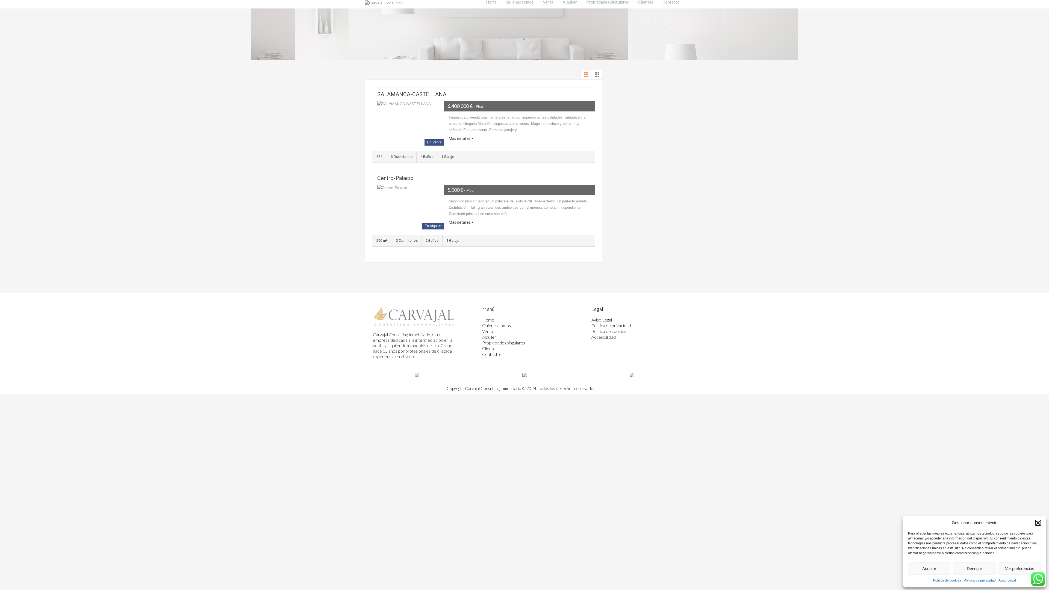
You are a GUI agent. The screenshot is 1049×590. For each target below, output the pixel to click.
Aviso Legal (1007, 580)
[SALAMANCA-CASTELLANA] (410, 123)
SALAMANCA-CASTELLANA (411, 94)
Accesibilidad (603, 337)
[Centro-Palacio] (410, 207)
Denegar (974, 568)
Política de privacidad (980, 580)
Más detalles (460, 138)
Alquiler (489, 337)
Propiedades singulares (503, 342)
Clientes (489, 348)
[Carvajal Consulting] (384, 3)
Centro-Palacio (395, 178)
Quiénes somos (496, 325)
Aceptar (929, 568)
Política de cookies (947, 580)
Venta (487, 331)
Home (488, 319)
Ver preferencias (1019, 568)
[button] (1038, 523)
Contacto (491, 354)
